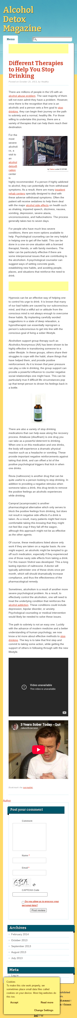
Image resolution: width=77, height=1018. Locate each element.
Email (25, 868)
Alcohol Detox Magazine (22, 19)
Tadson (52, 169)
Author (7, 800)
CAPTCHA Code (30, 890)
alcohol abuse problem (22, 95)
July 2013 (17, 958)
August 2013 (18, 952)
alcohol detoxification (13, 166)
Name (26, 855)
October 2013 (19, 940)
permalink (28, 787)
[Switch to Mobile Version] (38, 1015)
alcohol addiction (18, 604)
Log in (15, 975)
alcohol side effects (37, 205)
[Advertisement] (38, 48)
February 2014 (20, 934)
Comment (27, 821)
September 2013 (21, 946)
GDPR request (63, 1000)
